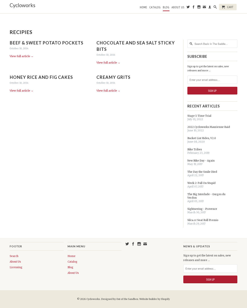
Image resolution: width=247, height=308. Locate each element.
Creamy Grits (113, 77)
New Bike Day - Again (201, 160)
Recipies (21, 32)
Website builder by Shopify (154, 299)
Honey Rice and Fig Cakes (41, 77)
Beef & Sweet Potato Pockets (46, 42)
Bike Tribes (194, 149)
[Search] (215, 7)
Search (14, 256)
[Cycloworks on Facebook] (193, 7)
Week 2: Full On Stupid (201, 183)
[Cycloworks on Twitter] (188, 7)
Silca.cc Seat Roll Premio (202, 220)
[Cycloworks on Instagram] (199, 7)
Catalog (155, 7)
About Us (178, 7)
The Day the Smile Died (202, 172)
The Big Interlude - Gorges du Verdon (206, 196)
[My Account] (209, 7)
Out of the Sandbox (127, 299)
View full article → (21, 56)
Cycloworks (22, 5)
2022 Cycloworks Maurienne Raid (208, 127)
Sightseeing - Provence (202, 209)
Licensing (16, 267)
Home (143, 7)
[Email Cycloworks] (204, 7)
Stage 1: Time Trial (199, 115)
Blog (166, 7)
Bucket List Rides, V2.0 (201, 138)
